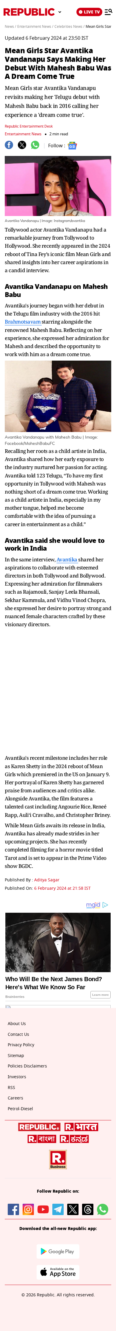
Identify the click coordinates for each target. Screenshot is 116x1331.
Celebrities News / (69, 26)
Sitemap (16, 1056)
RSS (11, 1088)
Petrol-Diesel (20, 1109)
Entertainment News (23, 134)
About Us (17, 1024)
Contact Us (18, 1034)
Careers (15, 1098)
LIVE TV (92, 12)
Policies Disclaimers (27, 1066)
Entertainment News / (35, 26)
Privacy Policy (21, 1045)
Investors (17, 1077)
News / (10, 26)
